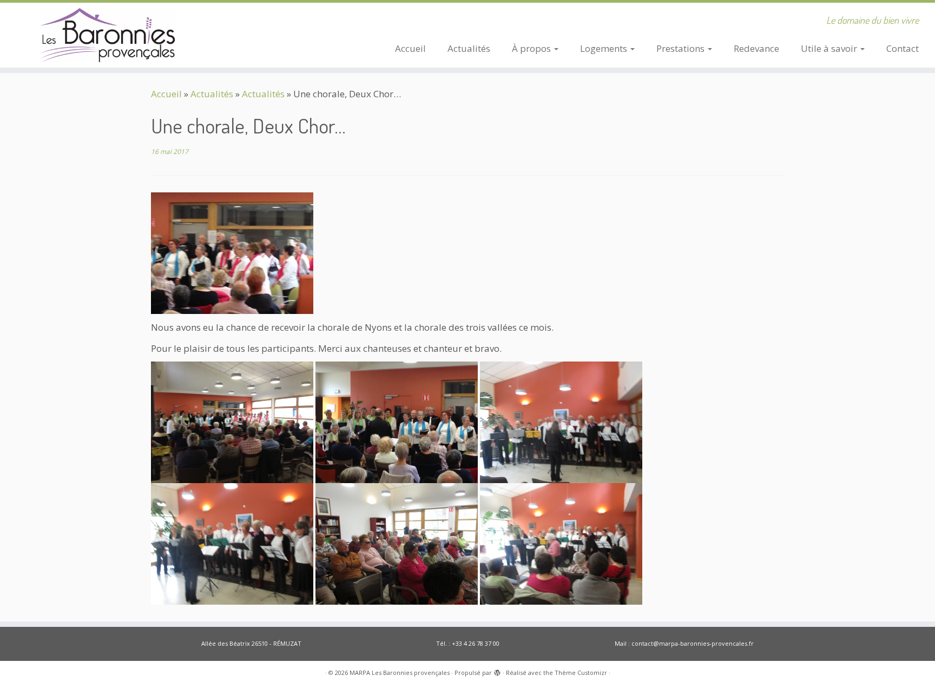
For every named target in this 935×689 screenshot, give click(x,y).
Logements (604, 48)
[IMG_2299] (232, 421)
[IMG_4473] (396, 543)
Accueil (410, 48)
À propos (532, 48)
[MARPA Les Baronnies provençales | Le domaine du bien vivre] (108, 35)
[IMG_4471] (232, 543)
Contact (902, 48)
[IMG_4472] (561, 543)
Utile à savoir (830, 48)
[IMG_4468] (561, 421)
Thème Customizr (581, 672)
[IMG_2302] (396, 421)
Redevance (756, 48)
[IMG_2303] (232, 252)
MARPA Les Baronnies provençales (400, 672)
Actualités (468, 48)
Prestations (681, 48)
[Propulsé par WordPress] (497, 670)
